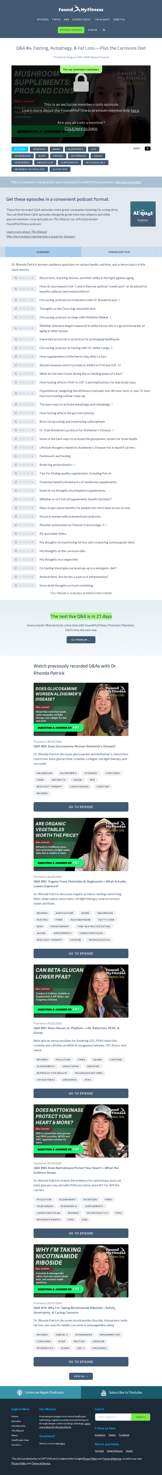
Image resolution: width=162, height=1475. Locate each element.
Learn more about (26, 231)
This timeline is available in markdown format (81, 593)
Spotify (129, 1450)
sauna (98, 155)
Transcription (119, 252)
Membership (18, 1425)
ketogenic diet (95, 162)
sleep (42, 155)
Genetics (119, 19)
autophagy (78, 155)
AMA (66, 19)
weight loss (45, 162)
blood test (60, 169)
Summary (43, 252)
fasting (58, 155)
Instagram (100, 1434)
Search (140, 1417)
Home (14, 1416)
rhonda (20, 149)
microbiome (23, 155)
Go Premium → (81, 640)
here (135, 110)
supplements (69, 162)
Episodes (43, 19)
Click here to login (81, 128)
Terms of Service (112, 1458)
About (14, 1435)
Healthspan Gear (20, 1440)
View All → (81, 1376)
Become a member (71, 30)
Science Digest (81, 19)
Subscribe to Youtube (125, 1392)
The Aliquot (102, 19)
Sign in (92, 30)
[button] (23, 278)
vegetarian (22, 162)
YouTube (99, 1450)
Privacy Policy (90, 1458)
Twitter (112, 1434)
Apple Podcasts (115, 1450)
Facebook (124, 1434)
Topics (56, 19)
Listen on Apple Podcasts (44, 1392)
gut (93, 149)
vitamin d (39, 149)
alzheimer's (75, 149)
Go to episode (81, 806)
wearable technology (30, 169)
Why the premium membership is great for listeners (40, 236)
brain (56, 149)
